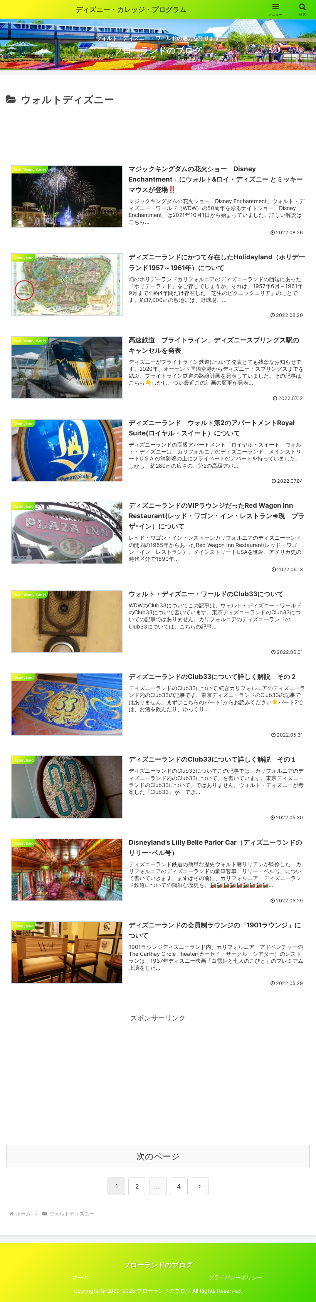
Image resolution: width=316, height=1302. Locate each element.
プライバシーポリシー (235, 1277)
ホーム (80, 1277)
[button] (292, 1101)
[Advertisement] (158, 129)
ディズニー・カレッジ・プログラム (131, 9)
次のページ (158, 1156)
